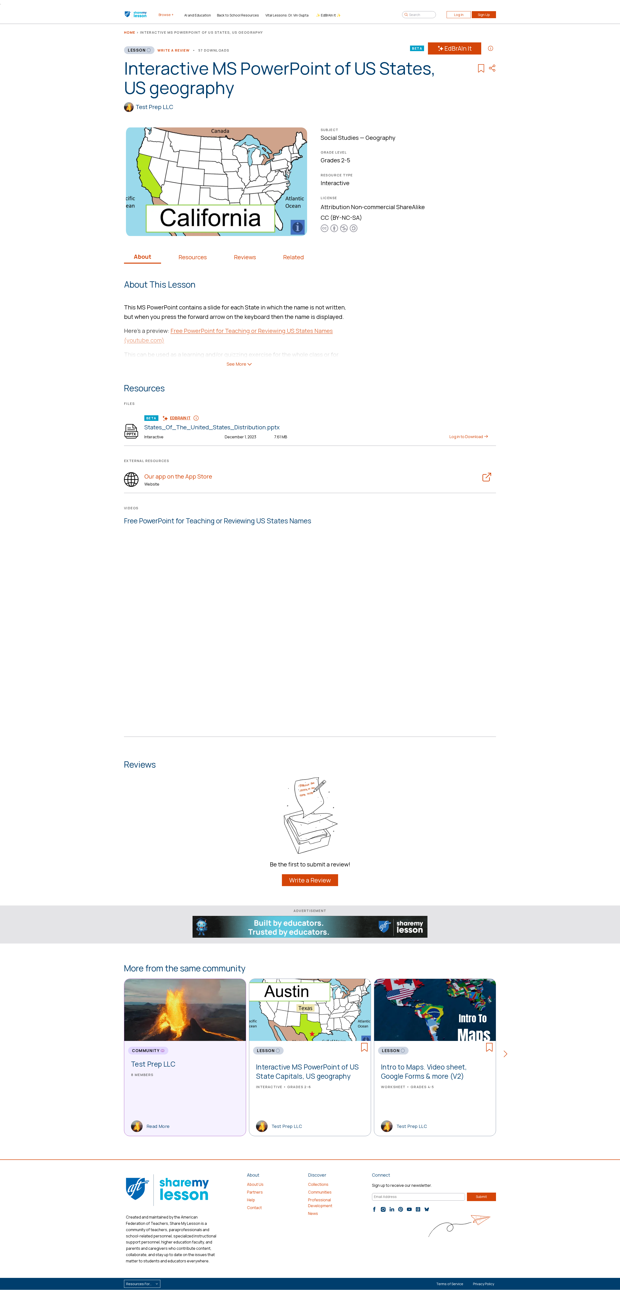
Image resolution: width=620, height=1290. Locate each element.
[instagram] (383, 1209)
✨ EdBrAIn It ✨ (328, 15)
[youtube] (409, 1209)
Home (129, 32)
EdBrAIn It (458, 48)
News (313, 1213)
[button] (507, 1054)
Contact (254, 1207)
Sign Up (484, 14)
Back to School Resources (238, 15)
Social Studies (340, 138)
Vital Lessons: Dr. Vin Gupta (287, 15)
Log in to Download (467, 436)
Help (251, 1200)
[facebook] (374, 1209)
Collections (318, 1184)
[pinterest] (400, 1209)
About (142, 256)
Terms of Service (449, 1284)
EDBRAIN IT (180, 418)
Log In (459, 14)
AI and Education (197, 15)
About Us (255, 1184)
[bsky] (426, 1209)
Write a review (173, 50)
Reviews (245, 257)
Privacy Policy (483, 1284)
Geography (380, 138)
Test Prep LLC (154, 107)
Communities (320, 1192)
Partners (255, 1192)
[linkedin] (391, 1209)
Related (293, 257)
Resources (192, 257)
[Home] (136, 14)
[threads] (418, 1209)
